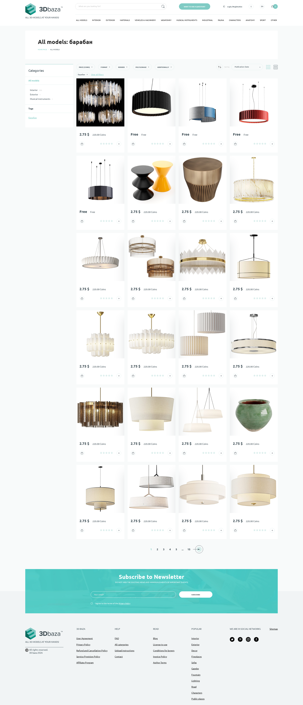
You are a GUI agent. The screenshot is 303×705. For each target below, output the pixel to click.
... (183, 549)
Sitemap (274, 629)
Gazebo (195, 668)
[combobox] (117, 6)
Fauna (221, 20)
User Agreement (84, 638)
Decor (194, 650)
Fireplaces (196, 656)
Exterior (110, 20)
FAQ (117, 638)
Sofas (194, 662)
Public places (198, 699)
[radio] (101, 143)
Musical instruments (186, 20)
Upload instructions (124, 650)
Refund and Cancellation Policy (91, 650)
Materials (125, 20)
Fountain (195, 675)
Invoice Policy (160, 656)
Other (274, 20)
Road (193, 687)
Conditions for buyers (163, 650)
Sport (263, 20)
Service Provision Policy (88, 656)
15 (188, 549)
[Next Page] (199, 549)
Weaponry (166, 20)
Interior (96, 20)
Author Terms (159, 662)
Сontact (119, 656)
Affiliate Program (85, 662)
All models (81, 20)
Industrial (207, 20)
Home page (42, 49)
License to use (160, 644)
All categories (121, 644)
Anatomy (250, 20)
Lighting (195, 681)
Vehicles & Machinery (145, 20)
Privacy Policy (124, 603)
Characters (235, 20)
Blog (155, 638)
